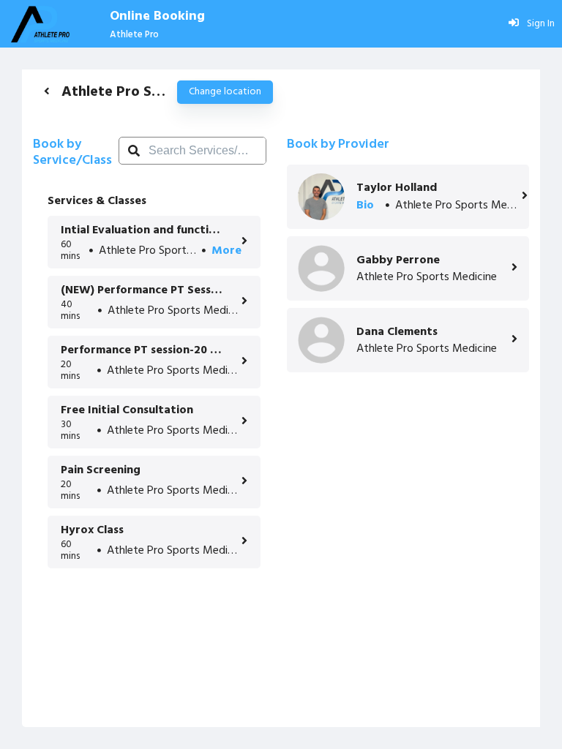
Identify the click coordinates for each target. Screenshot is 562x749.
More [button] (226, 251)
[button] (47, 91)
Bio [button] (365, 205)
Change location (225, 91)
